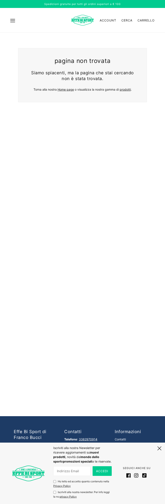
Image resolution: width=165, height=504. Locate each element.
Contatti (120, 439)
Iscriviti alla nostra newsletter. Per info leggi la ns (81, 494)
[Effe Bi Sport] (82, 20)
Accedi (102, 471)
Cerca (126, 20)
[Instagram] (136, 475)
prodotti (125, 89)
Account (108, 20)
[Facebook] (129, 475)
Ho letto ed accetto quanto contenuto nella (81, 483)
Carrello (146, 20)
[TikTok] (143, 475)
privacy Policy (68, 496)
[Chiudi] (159, 447)
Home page (66, 89)
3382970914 (88, 439)
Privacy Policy (62, 485)
